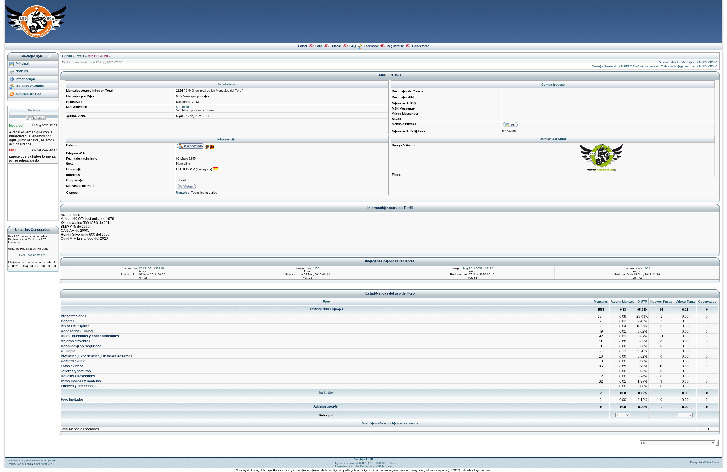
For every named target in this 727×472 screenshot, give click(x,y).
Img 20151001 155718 (148, 268)
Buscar (336, 46)
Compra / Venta (73, 361)
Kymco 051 (643, 268)
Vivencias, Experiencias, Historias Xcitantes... (98, 356)
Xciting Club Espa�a (326, 309)
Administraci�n (326, 406)
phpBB (52, 460)
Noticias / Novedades (78, 376)
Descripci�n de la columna (399, 423)
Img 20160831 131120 (478, 268)
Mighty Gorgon (711, 462)
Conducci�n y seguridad (81, 346)
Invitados (326, 393)
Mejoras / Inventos (75, 341)
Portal (302, 46)
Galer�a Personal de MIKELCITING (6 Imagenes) (625, 66)
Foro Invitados (72, 400)
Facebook (371, 46)
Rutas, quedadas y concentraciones (90, 336)
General (67, 321)
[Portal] (35, 36)
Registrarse (395, 46)
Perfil (80, 56)
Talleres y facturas (76, 371)
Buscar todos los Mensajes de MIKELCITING (688, 62)
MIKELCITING (99, 56)
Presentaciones (73, 316)
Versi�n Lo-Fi (363, 459)
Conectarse (420, 46)
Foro (318, 46)
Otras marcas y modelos (81, 381)
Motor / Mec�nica (75, 326)
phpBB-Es (47, 464)
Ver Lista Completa (33, 254)
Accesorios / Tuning (77, 331)
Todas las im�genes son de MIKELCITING (689, 66)
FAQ (352, 46)
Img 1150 (313, 268)
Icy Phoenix (28, 460)
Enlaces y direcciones (79, 386)
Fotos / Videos (72, 366)
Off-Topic (182, 106)
